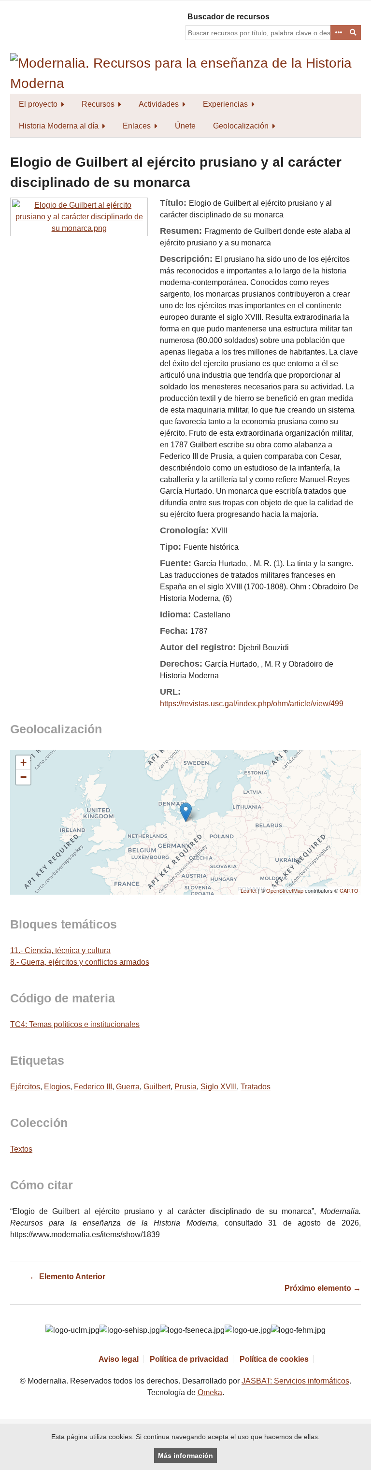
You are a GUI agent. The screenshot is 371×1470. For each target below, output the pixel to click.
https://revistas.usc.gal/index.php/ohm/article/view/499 (251, 703)
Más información (185, 1455)
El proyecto (38, 104)
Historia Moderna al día (59, 126)
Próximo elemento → (323, 1288)
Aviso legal (119, 1359)
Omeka (210, 1392)
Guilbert (157, 1087)
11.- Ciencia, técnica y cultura (60, 950)
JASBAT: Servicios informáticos (295, 1381)
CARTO (349, 890)
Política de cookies (274, 1359)
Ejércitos (25, 1087)
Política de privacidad (189, 1359)
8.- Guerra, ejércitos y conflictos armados (79, 962)
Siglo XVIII (218, 1087)
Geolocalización (241, 126)
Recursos (98, 104)
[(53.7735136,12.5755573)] (186, 812)
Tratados (256, 1087)
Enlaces (137, 126)
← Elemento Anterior (67, 1276)
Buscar (353, 33)
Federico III (93, 1087)
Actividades (159, 104)
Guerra (128, 1087)
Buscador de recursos (228, 17)
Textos (21, 1149)
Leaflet (249, 890)
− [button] (23, 777)
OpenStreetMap (284, 890)
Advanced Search (338, 33)
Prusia (185, 1087)
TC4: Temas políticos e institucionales (75, 1024)
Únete (185, 126)
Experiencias (225, 104)
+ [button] (23, 762)
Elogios (57, 1087)
